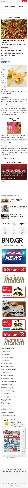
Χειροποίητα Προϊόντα (8, 415)
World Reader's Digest (14, 6)
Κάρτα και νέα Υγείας (7, 388)
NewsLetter (18, 474)
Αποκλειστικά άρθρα (7, 366)
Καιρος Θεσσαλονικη (7, 471)
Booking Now (5, 354)
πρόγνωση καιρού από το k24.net (13, 457)
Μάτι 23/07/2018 (6, 394)
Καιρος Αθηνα (17, 469)
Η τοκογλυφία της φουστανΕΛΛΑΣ (16, 200)
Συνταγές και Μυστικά (7, 406)
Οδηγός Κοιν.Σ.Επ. (6, 400)
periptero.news (5, 360)
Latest (3, 181)
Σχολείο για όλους (6, 409)
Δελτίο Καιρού (5, 372)
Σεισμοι (24, 471)
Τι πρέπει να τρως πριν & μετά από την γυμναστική (18, 207)
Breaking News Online (7, 357)
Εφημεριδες (17, 471)
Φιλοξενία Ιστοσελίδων (8, 412)
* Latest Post (5, 47)
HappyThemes (14, 485)
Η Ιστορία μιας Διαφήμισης (9, 381)
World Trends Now (6, 363)
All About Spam (5, 351)
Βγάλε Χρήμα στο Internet (8, 369)
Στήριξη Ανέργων (6, 403)
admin (5, 59)
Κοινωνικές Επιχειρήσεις (8, 391)
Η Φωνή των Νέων (6, 385)
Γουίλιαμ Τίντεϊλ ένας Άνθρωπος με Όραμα (17, 215)
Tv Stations (10, 474)
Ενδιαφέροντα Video (7, 378)
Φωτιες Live (9, 469)
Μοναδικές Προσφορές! (8, 397)
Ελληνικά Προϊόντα (7, 375)
